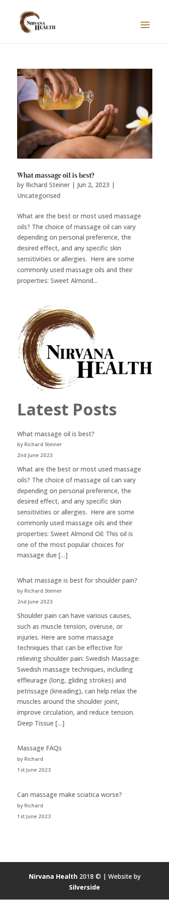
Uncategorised (38, 195)
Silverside (84, 887)
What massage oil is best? (55, 175)
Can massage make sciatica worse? (69, 794)
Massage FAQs (39, 748)
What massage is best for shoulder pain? (77, 580)
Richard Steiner (48, 184)
